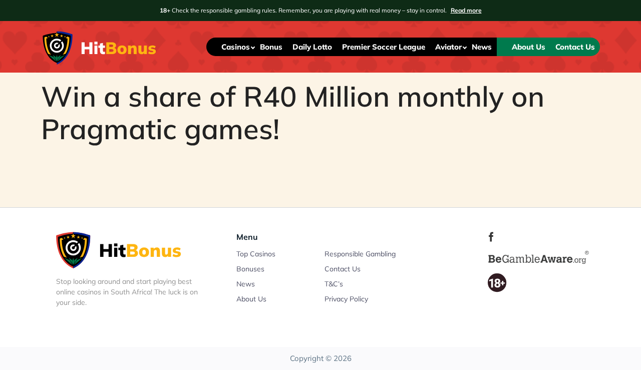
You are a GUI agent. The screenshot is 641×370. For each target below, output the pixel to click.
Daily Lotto (312, 47)
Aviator (448, 47)
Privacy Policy (346, 298)
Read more (466, 10)
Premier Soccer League (383, 47)
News (482, 47)
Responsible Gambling (360, 253)
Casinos (235, 47)
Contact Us (575, 47)
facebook (491, 237)
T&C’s (334, 283)
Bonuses (250, 268)
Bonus (271, 47)
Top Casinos (255, 253)
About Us (528, 47)
